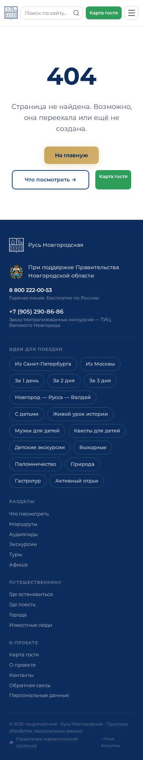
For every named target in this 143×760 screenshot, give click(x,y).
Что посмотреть (29, 514)
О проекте (22, 665)
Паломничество (35, 464)
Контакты (21, 675)
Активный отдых (76, 481)
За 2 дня (64, 380)
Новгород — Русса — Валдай (53, 397)
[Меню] (131, 13)
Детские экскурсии (40, 447)
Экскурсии (23, 544)
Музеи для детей (37, 431)
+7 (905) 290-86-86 (36, 311)
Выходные (92, 447)
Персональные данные (39, 695)
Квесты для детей (97, 431)
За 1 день (27, 380)
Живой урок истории (80, 414)
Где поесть (22, 604)
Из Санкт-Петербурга (43, 364)
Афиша (18, 564)
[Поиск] (76, 13)
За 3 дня (100, 380)
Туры (15, 554)
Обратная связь (29, 685)
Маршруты (23, 524)
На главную (71, 155)
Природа (83, 464)
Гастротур (28, 481)
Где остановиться (31, 594)
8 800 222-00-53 (30, 290)
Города (18, 615)
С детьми (27, 414)
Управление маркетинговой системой (47, 742)
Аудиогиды (23, 534)
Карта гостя (104, 13)
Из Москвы (100, 364)
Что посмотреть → (50, 179)
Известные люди (30, 625)
